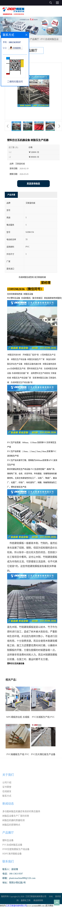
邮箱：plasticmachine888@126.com (18, 878)
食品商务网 (38, 900)
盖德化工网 (25, 900)
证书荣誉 (6, 787)
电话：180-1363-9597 (12, 874)
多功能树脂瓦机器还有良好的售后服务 (21, 811)
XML (51, 896)
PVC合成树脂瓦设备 (12, 845)
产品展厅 (34, 39)
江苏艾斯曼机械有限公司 (35, 896)
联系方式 (6, 796)
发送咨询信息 (33, 183)
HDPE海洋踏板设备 (12, 853)
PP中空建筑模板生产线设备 (15, 849)
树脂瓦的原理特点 (11, 825)
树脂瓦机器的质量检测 (13, 820)
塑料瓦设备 (8, 840)
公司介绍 (6, 782)
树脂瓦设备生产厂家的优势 (15, 816)
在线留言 (6, 791)
